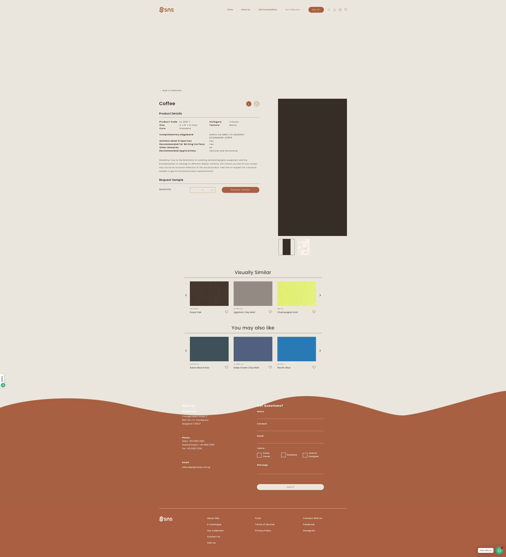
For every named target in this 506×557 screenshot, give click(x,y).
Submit (290, 487)
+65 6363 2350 (194, 448)
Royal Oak (195, 312)
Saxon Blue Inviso (199, 367)
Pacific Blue (283, 367)
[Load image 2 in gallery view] (304, 247)
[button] (293, 9)
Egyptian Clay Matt (244, 312)
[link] (312, 519)
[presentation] (186, 295)
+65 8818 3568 (206, 444)
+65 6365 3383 (196, 441)
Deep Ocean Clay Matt (246, 367)
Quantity (165, 189)
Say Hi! (316, 9)
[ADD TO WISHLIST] (256, 103)
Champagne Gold (287, 312)
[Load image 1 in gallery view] (287, 247)
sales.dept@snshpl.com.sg (196, 467)
